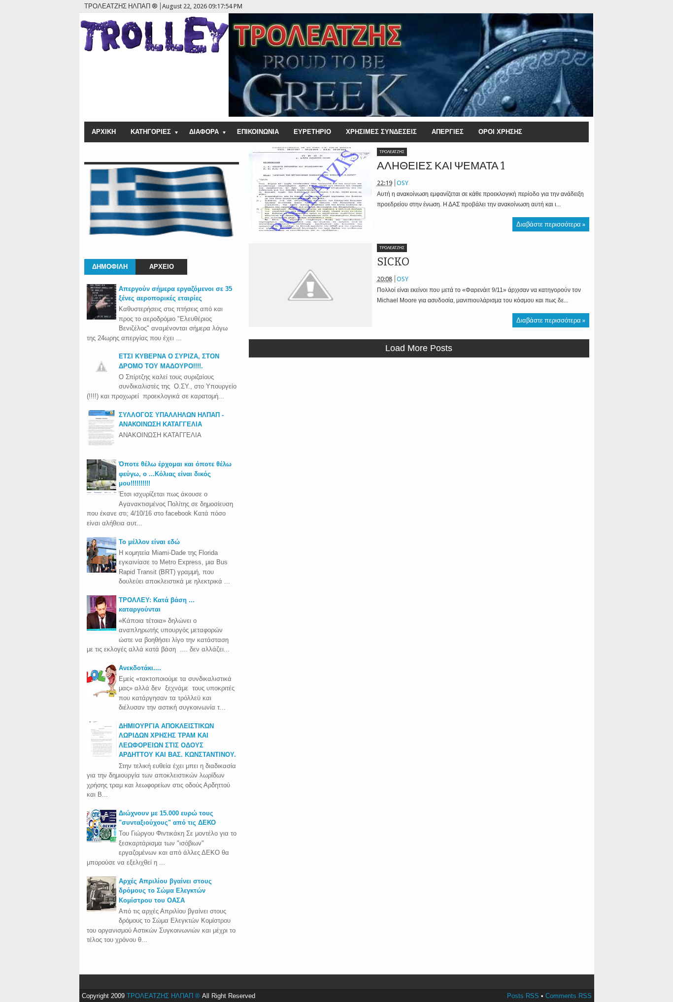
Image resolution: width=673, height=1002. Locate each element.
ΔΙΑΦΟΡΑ (204, 131)
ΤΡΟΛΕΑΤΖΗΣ (391, 152)
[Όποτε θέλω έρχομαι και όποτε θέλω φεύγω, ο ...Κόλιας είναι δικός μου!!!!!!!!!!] (101, 492)
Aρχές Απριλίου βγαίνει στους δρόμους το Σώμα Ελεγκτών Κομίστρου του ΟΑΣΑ (165, 890)
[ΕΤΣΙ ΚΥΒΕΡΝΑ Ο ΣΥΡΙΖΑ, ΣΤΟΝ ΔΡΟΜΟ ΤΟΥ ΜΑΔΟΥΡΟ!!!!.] (101, 379)
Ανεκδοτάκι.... (140, 668)
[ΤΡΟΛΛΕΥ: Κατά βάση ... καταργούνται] (101, 628)
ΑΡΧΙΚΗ (104, 131)
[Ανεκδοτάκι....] (101, 696)
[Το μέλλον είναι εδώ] (101, 570)
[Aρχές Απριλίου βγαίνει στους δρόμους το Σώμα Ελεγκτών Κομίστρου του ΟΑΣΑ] (101, 909)
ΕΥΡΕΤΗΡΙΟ (312, 131)
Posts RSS (523, 996)
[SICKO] (310, 285)
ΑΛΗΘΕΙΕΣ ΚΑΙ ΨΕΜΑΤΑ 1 (441, 165)
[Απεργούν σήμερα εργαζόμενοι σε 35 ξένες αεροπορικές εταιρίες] (101, 317)
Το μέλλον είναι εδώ (149, 542)
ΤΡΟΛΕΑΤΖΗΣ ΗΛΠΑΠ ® (163, 996)
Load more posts (418, 348)
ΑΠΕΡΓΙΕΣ (448, 131)
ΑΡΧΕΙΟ (161, 266)
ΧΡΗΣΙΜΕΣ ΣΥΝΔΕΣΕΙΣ (381, 131)
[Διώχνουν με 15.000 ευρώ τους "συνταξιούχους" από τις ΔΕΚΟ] (101, 841)
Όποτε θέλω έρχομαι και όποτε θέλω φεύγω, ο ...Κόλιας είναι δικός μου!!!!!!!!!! (175, 473)
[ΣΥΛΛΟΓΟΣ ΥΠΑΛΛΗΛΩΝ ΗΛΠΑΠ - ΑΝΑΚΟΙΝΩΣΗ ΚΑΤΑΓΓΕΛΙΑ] (101, 443)
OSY (402, 183)
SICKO (393, 261)
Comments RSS (568, 996)
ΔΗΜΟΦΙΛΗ (110, 266)
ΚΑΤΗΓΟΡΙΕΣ (151, 131)
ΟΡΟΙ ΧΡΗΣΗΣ (500, 131)
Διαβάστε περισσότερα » (550, 224)
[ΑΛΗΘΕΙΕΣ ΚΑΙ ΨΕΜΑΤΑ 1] (310, 189)
